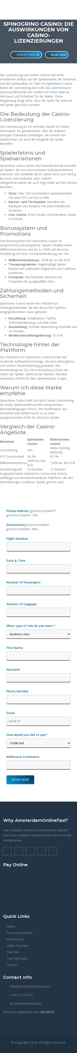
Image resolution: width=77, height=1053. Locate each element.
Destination (15, 525)
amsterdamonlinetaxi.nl (26, 1003)
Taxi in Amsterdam (19, 933)
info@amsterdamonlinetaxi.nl (30, 986)
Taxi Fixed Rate (17, 958)
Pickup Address (18, 511)
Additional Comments (22, 757)
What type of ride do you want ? (30, 626)
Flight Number (17, 539)
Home (10, 926)
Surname (13, 669)
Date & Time (15, 560)
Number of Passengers (23, 582)
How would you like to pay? (26, 735)
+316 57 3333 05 (27, 55)
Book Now (58, 55)
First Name (14, 648)
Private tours (15, 939)
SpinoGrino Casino (59, 83)
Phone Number (17, 691)
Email (10, 713)
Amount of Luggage (21, 604)
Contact (11, 965)
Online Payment (17, 946)
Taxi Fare (12, 952)
